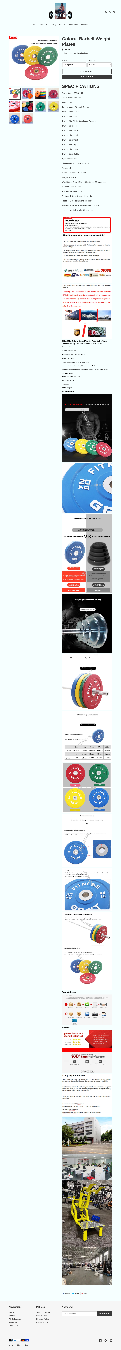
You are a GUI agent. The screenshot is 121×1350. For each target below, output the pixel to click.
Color (64, 61)
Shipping (65, 53)
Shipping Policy (42, 1319)
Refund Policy (42, 1322)
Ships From (92, 61)
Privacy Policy (42, 1316)
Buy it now (87, 77)
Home (11, 1312)
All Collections (15, 1319)
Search (12, 1316)
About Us (13, 1322)
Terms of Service (43, 1312)
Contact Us (13, 1326)
